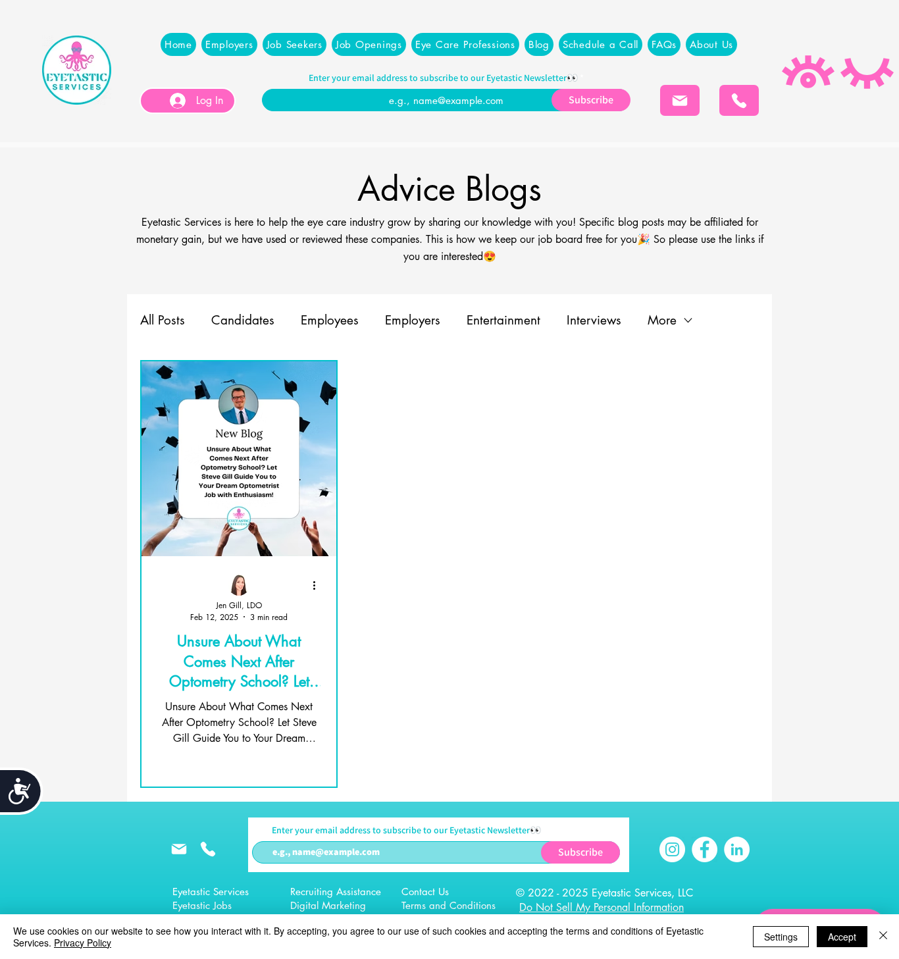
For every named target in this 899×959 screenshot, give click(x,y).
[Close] (883, 936)
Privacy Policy (82, 942)
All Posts (162, 320)
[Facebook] (704, 849)
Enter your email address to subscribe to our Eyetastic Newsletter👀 (443, 77)
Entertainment (503, 320)
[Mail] (680, 100)
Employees (330, 320)
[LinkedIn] (737, 849)
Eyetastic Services (210, 891)
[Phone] (739, 100)
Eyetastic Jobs (202, 905)
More (662, 320)
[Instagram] (672, 849)
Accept (842, 936)
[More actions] (318, 586)
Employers (412, 320)
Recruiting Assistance (335, 891)
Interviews (594, 320)
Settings (781, 936)
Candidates (242, 320)
